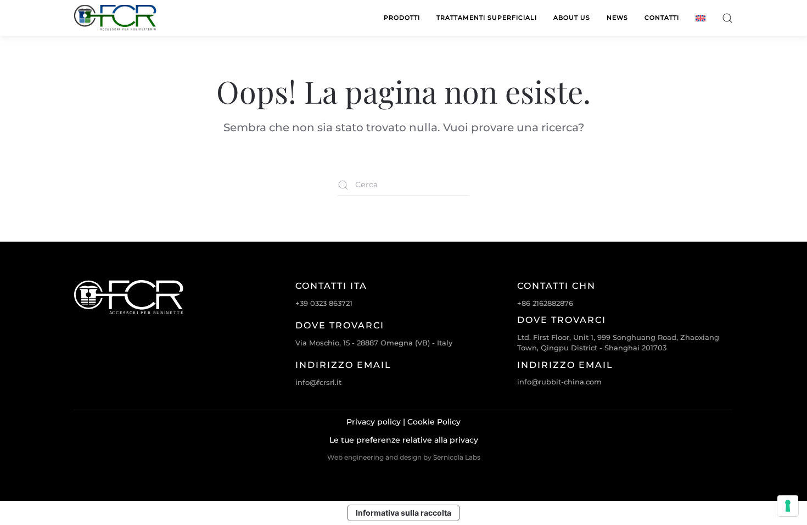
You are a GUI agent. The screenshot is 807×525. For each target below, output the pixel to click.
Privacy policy (373, 422)
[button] (727, 18)
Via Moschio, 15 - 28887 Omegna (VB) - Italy (373, 342)
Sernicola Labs (456, 457)
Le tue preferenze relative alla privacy (403, 440)
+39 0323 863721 (323, 303)
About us (571, 17)
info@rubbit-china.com (559, 381)
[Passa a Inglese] (700, 18)
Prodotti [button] (402, 17)
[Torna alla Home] (115, 18)
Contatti (662, 17)
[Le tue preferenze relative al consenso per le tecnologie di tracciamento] (787, 505)
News (617, 17)
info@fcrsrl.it (318, 382)
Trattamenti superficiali (486, 17)
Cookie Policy (434, 422)
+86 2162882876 (545, 303)
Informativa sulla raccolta (403, 512)
